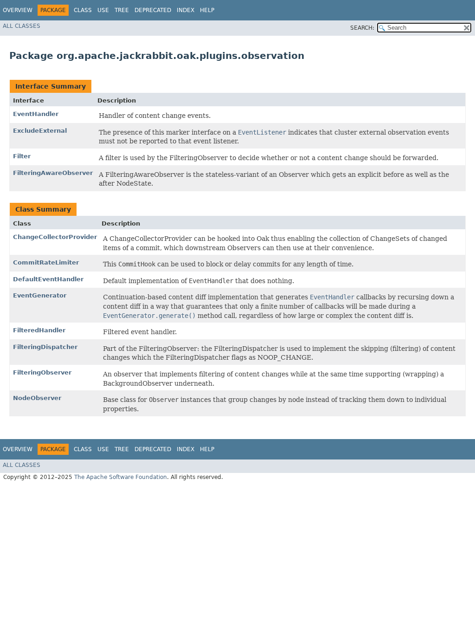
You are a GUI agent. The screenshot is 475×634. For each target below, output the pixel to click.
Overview (17, 10)
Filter (22, 156)
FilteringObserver (42, 372)
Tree (122, 10)
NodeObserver (37, 398)
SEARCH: (362, 28)
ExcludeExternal (40, 130)
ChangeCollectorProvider (55, 236)
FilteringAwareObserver (53, 172)
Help (207, 10)
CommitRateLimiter (46, 262)
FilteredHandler (39, 330)
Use (103, 10)
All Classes (21, 26)
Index (185, 10)
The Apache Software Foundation (120, 477)
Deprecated (153, 10)
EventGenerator (39, 295)
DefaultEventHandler (48, 279)
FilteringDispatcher (45, 346)
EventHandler (35, 113)
